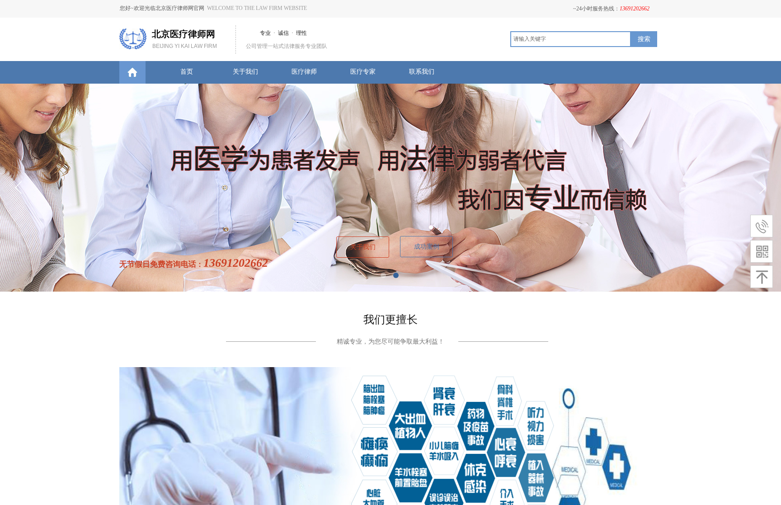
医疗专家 (363, 71)
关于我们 (245, 71)
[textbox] (570, 39)
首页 (186, 71)
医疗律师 (304, 71)
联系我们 (421, 71)
